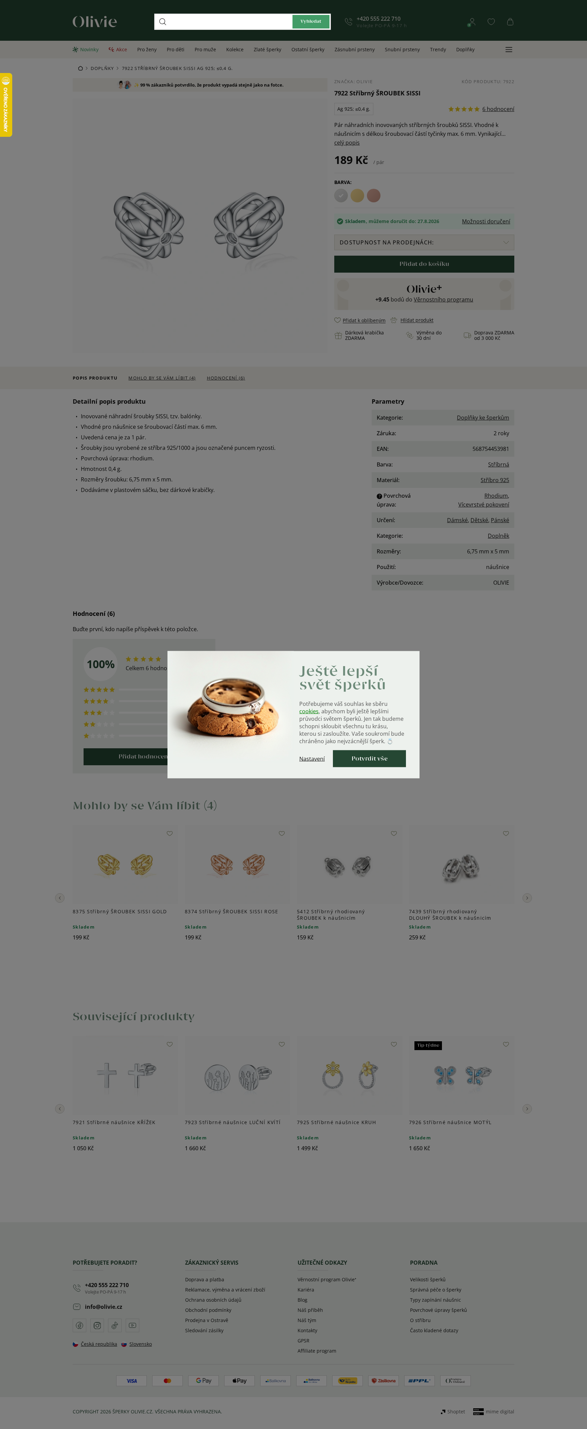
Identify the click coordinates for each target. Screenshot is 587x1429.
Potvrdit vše (370, 758)
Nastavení (312, 758)
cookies (309, 711)
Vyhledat (311, 21)
